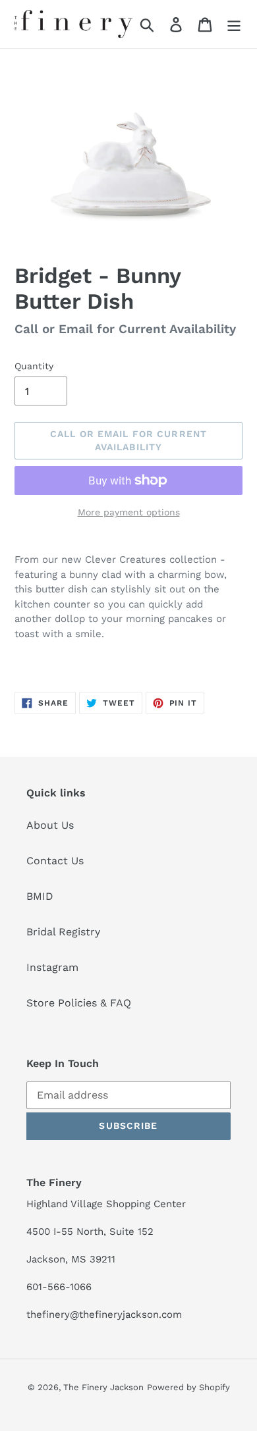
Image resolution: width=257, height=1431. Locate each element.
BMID (39, 896)
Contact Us (55, 860)
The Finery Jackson (103, 1387)
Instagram (52, 967)
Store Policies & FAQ (78, 1003)
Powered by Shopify (188, 1387)
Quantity (33, 366)
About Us (50, 825)
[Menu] (233, 24)
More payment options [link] (129, 512)
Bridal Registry (63, 931)
